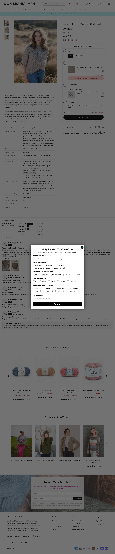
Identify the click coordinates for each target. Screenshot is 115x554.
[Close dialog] (82, 247)
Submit (57, 304)
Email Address (38, 295)
